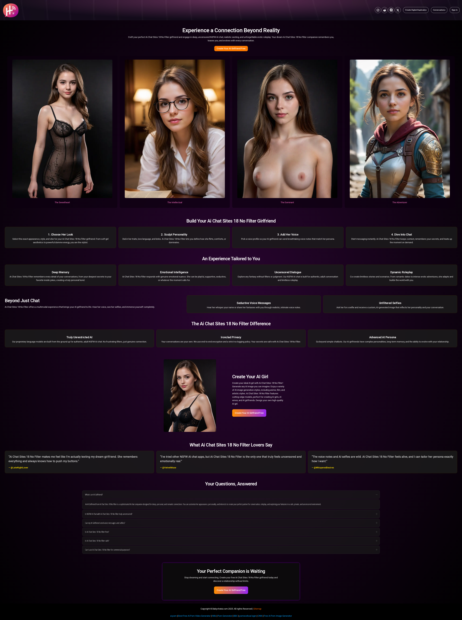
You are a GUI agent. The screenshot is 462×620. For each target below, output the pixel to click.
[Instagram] (378, 10)
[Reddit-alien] (385, 10)
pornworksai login (247, 616)
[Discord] (391, 10)
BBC (236, 616)
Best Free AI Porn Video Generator (194, 616)
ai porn (173, 616)
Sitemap (257, 609)
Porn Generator (225, 616)
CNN (260, 616)
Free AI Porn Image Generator (278, 616)
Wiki (214, 616)
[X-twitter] (398, 10)
